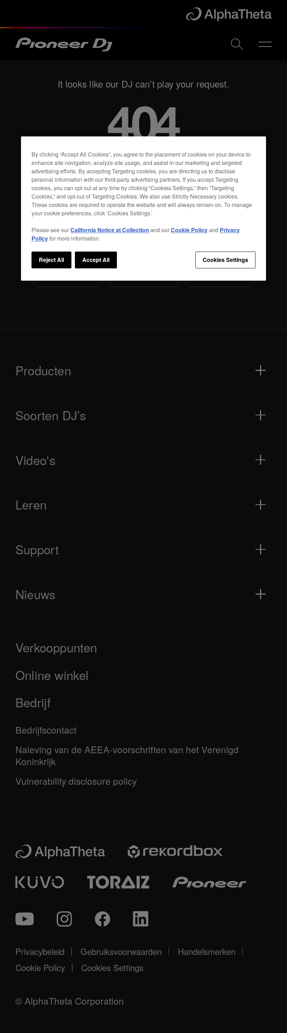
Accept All (96, 260)
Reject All (51, 260)
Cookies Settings (225, 260)
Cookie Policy (189, 230)
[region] (143, 208)
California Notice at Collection (109, 230)
